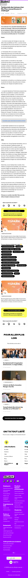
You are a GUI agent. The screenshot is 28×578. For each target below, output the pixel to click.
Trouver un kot (17, 505)
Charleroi (6, 451)
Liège (5, 454)
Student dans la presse (19, 521)
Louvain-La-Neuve (8, 456)
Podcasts (16, 519)
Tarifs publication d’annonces (6, 491)
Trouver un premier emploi (18, 498)
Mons (5, 458)
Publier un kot (6, 508)
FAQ (15, 523)
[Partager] (26, 13)
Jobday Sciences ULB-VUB (7, 528)
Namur (5, 461)
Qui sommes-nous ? (18, 512)
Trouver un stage (18, 495)
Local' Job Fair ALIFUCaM (8, 533)
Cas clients (17, 517)
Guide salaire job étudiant (8, 543)
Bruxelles (6, 449)
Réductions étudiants (19, 507)
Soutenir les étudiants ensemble (7, 518)
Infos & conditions (6, 510)
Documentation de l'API (19, 525)
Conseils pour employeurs (6, 498)
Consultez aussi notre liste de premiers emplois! (13, 120)
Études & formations (19, 502)
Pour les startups (6, 493)
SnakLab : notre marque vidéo (19, 515)
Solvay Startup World (7, 535)
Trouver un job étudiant (19, 493)
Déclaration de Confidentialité (14, 575)
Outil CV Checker (6, 547)
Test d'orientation (6, 549)
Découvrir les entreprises (20, 500)
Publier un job (6, 495)
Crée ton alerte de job (19, 491)
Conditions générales (16, 571)
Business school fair (7, 537)
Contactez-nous (6, 501)
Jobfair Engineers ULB (7, 531)
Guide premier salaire (7, 545)
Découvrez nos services (8, 488)
